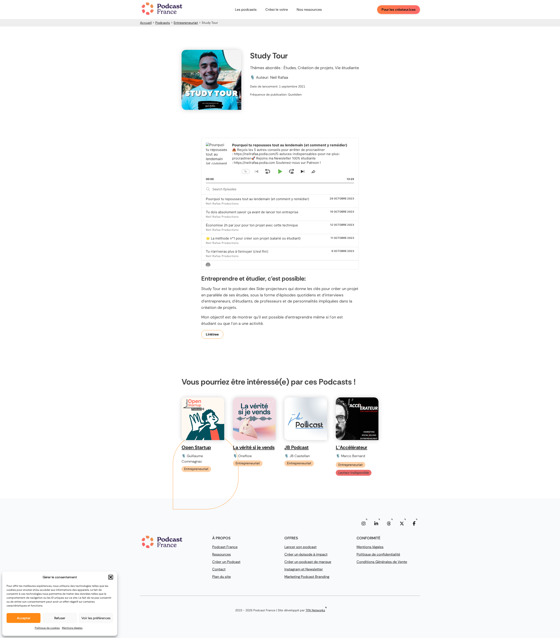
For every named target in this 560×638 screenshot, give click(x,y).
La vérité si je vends (254, 447)
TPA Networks (315, 610)
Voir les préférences (95, 618)
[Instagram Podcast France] (364, 523)
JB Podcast (296, 447)
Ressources (221, 554)
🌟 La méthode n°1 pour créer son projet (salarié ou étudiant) (253, 238)
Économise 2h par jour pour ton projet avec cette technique (252, 225)
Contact (219, 569)
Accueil (146, 23)
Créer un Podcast (226, 561)
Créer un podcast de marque (307, 561)
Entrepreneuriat (186, 23)
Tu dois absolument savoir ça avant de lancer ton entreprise (252, 212)
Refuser (59, 618)
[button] (110, 577)
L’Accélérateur (351, 447)
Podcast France (225, 547)
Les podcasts (246, 9)
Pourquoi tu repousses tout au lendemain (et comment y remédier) (257, 199)
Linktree (212, 334)
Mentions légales (72, 628)
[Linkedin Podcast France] (376, 523)
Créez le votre (276, 9)
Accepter (23, 618)
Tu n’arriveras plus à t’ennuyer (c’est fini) (237, 251)
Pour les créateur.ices (399, 9)
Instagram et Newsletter (303, 569)
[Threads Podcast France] (389, 523)
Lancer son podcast (300, 547)
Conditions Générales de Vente (382, 561)
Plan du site (221, 576)
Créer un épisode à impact (305, 554)
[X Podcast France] (402, 523)
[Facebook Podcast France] (414, 523)
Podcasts (162, 23)
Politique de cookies (47, 628)
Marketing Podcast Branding (306, 576)
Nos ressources (309, 9)
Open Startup (196, 447)
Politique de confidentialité (378, 554)
